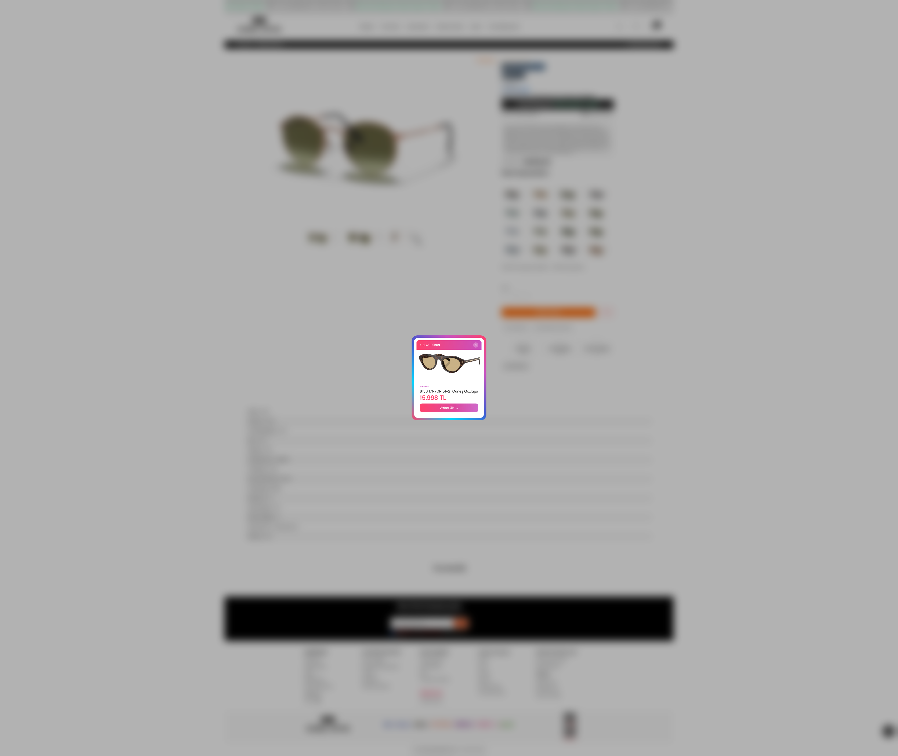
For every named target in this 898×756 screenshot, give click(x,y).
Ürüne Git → (449, 408)
